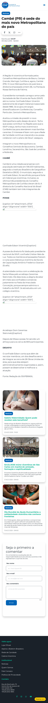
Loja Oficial (6, 645)
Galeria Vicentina (9, 656)
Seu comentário (12, 583)
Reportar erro (40, 699)
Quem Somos (7, 667)
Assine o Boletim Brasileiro (13, 649)
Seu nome (10, 563)
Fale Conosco (7, 671)
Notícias (6, 13)
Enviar (11, 603)
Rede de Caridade (9, 652)
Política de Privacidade (11, 675)
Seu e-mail (10, 573)
